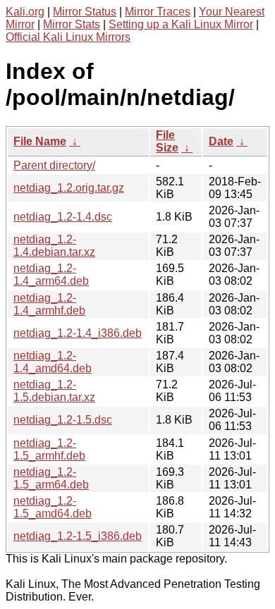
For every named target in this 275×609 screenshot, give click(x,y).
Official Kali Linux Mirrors (68, 37)
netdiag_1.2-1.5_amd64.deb (52, 507)
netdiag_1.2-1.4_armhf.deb (49, 304)
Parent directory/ (54, 165)
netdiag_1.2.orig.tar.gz (68, 188)
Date (221, 141)
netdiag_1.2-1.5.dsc (62, 420)
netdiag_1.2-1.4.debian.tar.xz (54, 245)
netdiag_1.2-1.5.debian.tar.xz (54, 391)
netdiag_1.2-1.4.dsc (62, 217)
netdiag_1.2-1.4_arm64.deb (51, 274)
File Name (39, 141)
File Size (167, 141)
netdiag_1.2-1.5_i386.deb (77, 536)
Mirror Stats (71, 24)
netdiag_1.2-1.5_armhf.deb (49, 449)
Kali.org (25, 12)
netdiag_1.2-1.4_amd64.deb (52, 362)
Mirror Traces (157, 12)
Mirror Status (84, 12)
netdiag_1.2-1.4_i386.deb (77, 333)
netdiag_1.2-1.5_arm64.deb (51, 478)
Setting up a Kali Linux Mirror (181, 24)
